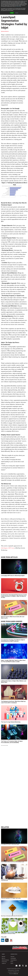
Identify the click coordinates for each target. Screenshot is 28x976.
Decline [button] (16, 12)
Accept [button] (12, 12)
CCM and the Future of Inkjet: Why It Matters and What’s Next (13, 681)
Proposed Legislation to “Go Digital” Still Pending (11, 898)
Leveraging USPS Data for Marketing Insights (13, 575)
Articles (14, 557)
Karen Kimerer (5, 31)
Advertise (3, 956)
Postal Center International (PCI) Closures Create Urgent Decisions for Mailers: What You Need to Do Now (14, 596)
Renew (12, 961)
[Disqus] (14, 766)
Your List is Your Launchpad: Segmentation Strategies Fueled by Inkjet (14, 20)
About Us (3, 958)
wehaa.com (16, 973)
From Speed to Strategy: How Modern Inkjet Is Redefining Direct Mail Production (13, 640)
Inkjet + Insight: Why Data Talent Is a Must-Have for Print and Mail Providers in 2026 (13, 661)
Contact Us (4, 963)
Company (3, 954)
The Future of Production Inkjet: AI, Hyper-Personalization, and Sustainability (12, 742)
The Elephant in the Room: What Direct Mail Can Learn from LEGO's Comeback (13, 702)
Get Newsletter (13, 958)
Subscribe (12, 956)
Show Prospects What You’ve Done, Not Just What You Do (12, 617)
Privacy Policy (18, 6)
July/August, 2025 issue (7, 548)
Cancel (12, 963)
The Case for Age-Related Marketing (10, 722)
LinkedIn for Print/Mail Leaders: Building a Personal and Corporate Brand (12, 880)
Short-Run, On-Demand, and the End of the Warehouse (12, 915)
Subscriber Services (14, 954)
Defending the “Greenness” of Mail (8, 933)
